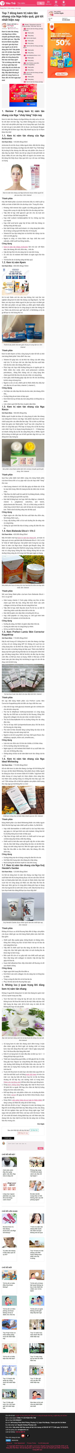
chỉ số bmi (63, 1415)
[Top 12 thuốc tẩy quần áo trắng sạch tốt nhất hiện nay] (9, 1370)
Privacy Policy (31, 1443)
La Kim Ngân (59, 13)
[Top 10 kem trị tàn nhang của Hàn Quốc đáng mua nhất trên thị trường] (36, 1242)
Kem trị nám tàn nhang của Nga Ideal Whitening (33, 73)
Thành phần (30, 33)
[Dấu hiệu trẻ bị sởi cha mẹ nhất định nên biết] (36, 1394)
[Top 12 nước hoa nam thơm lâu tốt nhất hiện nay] (36, 1324)
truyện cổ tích (19, 1415)
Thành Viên (64, 5)
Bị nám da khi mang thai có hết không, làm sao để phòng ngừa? (36, 1197)
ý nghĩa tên (56, 1415)
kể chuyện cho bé (46, 1415)
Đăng (40, 1148)
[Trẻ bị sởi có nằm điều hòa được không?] (9, 1275)
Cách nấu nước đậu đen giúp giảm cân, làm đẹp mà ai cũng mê (9, 1173)
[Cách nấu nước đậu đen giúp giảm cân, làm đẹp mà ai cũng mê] (9, 1162)
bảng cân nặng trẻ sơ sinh (32, 1415)
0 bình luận (8, 1138)
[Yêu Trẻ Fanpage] (28, 1437)
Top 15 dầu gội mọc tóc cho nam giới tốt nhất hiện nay (9, 1405)
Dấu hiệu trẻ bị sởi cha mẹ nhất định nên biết (36, 1404)
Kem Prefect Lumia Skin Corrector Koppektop (31, 63)
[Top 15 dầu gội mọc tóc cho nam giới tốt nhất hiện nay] (9, 1394)
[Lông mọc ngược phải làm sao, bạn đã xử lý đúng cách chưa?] (9, 1186)
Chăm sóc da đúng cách (12, 1082)
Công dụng (29, 35)
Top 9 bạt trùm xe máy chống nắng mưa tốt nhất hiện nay (9, 1335)
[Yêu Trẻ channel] (23, 1437)
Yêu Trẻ (10, 3)
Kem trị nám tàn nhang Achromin (16, 247)
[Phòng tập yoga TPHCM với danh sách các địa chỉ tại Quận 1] (36, 1162)
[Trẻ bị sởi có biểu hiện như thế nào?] (9, 1348)
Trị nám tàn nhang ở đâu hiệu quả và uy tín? (9, 1252)
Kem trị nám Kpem (30, 38)
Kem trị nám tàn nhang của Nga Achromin (33, 29)
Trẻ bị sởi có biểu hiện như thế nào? (9, 1357)
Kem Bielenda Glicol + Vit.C (32, 55)
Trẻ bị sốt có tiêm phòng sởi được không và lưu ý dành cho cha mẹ (9, 1311)
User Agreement (19, 1443)
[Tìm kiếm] (41, 3)
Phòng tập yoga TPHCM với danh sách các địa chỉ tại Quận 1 (36, 1173)
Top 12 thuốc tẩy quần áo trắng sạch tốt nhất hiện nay (9, 1381)
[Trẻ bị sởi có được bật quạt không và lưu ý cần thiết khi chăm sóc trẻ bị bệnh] (36, 1275)
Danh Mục (48, 4)
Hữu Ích (35, 1130)
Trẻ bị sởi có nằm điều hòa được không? (9, 1285)
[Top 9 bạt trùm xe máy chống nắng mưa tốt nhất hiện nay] (9, 1324)
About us (9, 1443)
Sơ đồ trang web (43, 1443)
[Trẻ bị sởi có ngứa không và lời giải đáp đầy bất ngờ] (36, 1301)
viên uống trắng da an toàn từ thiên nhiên (27, 1100)
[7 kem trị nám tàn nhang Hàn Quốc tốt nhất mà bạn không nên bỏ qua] (36, 1219)
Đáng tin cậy (24, 1133)
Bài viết (50, 18)
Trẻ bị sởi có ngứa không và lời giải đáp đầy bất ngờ (36, 1311)
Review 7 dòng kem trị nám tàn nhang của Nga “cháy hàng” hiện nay (31, 25)
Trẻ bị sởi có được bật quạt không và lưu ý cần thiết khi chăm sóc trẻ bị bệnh (36, 1287)
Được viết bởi (57, 11)
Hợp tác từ (64, 18)
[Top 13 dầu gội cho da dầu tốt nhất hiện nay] (36, 1370)
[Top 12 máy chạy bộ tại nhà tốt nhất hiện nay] (36, 1348)
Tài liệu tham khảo (13, 28)
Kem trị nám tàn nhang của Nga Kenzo (33, 46)
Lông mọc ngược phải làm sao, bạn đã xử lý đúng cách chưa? (9, 1197)
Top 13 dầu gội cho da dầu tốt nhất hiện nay (35, 1380)
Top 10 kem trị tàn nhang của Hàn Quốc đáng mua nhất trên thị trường (36, 1254)
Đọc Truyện (56, 5)
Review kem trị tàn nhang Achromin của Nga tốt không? (9, 1229)
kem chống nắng (14, 1085)
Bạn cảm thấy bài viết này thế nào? (19, 1130)
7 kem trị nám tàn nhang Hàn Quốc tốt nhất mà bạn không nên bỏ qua (36, 1229)
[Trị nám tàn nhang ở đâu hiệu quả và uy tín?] (9, 1242)
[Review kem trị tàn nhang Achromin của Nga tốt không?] (9, 1219)
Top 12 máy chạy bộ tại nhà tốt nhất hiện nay (36, 1358)
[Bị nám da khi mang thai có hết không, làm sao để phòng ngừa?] (36, 1186)
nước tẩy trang (31, 1074)
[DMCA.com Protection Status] (12, 1441)
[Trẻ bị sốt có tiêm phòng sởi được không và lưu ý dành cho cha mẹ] (9, 1301)
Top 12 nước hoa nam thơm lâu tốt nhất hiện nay (36, 1334)
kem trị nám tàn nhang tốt (27, 538)
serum (13, 1095)
